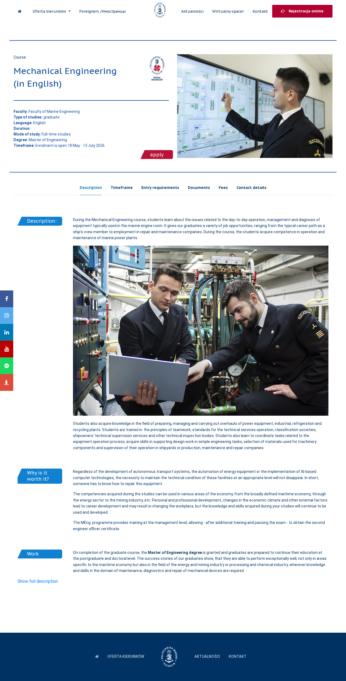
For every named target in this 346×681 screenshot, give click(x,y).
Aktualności (192, 11)
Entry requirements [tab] (160, 187)
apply (157, 154)
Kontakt (260, 11)
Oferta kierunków (50, 11)
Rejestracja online (306, 11)
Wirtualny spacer (228, 11)
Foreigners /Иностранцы (102, 11)
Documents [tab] (199, 187)
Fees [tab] (223, 187)
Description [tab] (91, 187)
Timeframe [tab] (122, 187)
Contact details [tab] (252, 187)
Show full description (38, 581)
